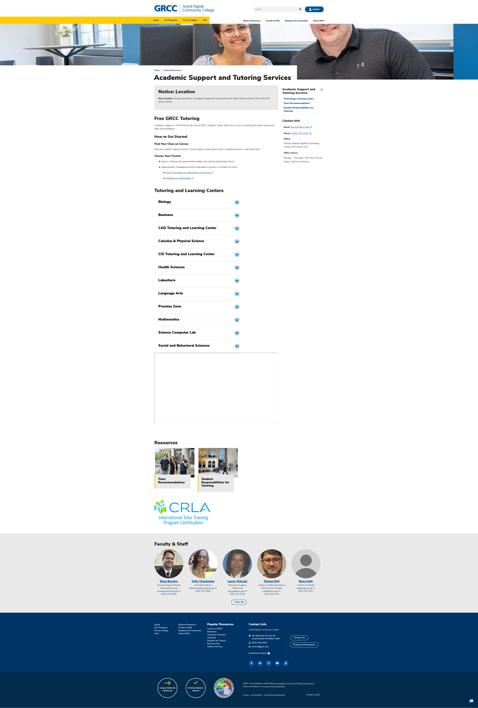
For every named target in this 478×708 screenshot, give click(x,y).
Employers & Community (296, 21)
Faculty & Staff (273, 21)
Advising (211, 638)
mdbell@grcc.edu (270, 591)
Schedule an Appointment (178, 178)
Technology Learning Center (299, 99)
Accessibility (256, 695)
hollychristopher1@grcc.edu (201, 588)
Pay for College (190, 20)
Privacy (246, 695)
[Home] (191, 8)
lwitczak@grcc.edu (236, 591)
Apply (156, 20)
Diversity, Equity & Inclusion (195, 689)
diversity (290, 683)
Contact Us (299, 638)
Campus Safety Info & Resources (167, 689)
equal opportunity (306, 683)
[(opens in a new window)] (251, 663)
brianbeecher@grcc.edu (167, 591)
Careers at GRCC (215, 629)
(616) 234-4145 (300, 133)
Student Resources (252, 21)
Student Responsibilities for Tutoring (298, 109)
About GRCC (319, 21)
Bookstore (212, 632)
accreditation (279, 686)
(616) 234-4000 (259, 643)
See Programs (170, 20)
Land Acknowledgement (274, 695)
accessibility (280, 683)
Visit (205, 20)
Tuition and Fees (215, 647)
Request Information (304, 645)
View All (239, 602)
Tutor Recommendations (297, 103)
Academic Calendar (216, 635)
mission (266, 686)
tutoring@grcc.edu (300, 127)
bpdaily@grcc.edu (305, 588)
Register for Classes (216, 641)
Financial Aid (213, 644)
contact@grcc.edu (260, 647)
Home (157, 70)
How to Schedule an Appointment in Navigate (188, 173)
